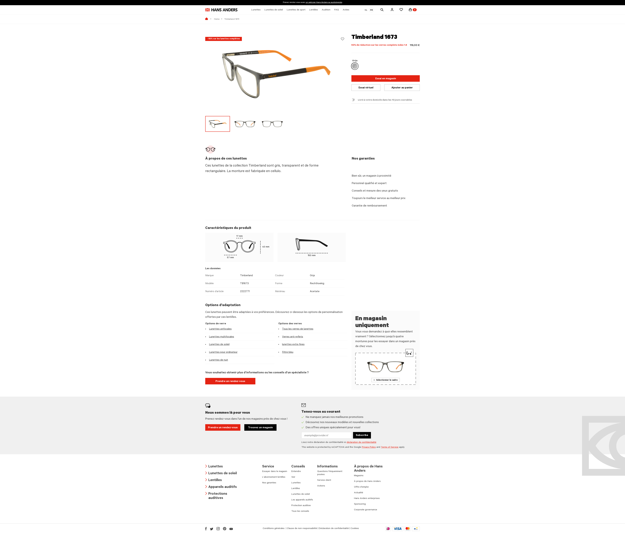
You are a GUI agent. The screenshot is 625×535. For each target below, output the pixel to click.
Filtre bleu (287, 352)
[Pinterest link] (224, 528)
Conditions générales (274, 528)
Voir (293, 477)
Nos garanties (269, 483)
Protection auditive (301, 505)
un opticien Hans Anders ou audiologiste (324, 2)
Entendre (296, 471)
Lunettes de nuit (218, 360)
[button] (392, 10)
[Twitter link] (211, 528)
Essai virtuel (366, 87)
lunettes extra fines (293, 344)
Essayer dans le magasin (274, 471)
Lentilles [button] (313, 10)
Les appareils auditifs (302, 500)
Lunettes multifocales (221, 337)
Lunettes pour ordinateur (223, 352)
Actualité (358, 493)
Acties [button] (346, 10)
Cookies (355, 528)
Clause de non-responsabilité (302, 528)
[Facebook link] (206, 528)
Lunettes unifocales (220, 329)
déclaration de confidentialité (361, 442)
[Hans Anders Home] (221, 9)
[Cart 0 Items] (410, 10)
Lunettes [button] (256, 10)
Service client (324, 480)
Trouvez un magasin (260, 427)
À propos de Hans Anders (367, 481)
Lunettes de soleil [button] (273, 10)
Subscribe (362, 435)
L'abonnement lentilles (273, 477)
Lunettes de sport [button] (296, 10)
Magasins (358, 476)
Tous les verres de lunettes (297, 329)
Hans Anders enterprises (367, 498)
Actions (321, 486)
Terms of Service (389, 447)
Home (216, 19)
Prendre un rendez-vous (230, 381)
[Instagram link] (218, 528)
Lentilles (213, 480)
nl (366, 10)
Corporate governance (365, 510)
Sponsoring (360, 504)
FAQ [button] (336, 10)
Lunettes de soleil (219, 344)
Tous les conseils (300, 511)
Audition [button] (326, 10)
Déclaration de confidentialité (334, 528)
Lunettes (214, 467)
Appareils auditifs (221, 487)
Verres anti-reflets (292, 337)
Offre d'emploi (361, 487)
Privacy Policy (369, 447)
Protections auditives (216, 496)
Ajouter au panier (402, 87)
